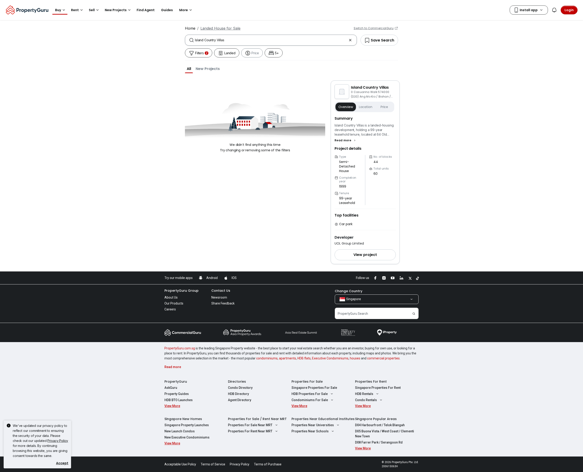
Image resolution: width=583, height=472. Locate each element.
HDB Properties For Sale (310, 394)
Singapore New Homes (183, 419)
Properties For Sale (307, 381)
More (183, 10)
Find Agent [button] (146, 10)
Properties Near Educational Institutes (323, 419)
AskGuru (170, 387)
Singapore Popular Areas (376, 419)
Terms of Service (213, 464)
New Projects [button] (116, 10)
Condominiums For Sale (310, 400)
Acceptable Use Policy (180, 464)
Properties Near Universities (313, 425)
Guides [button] (167, 10)
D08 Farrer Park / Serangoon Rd (379, 442)
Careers (170, 309)
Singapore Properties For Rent (378, 387)
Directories (237, 381)
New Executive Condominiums (187, 437)
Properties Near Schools (310, 431)
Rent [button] (75, 10)
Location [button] (365, 107)
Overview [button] (345, 107)
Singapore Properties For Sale (314, 387)
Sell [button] (92, 10)
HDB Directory (238, 394)
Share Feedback (223, 303)
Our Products (173, 303)
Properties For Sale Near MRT (250, 425)
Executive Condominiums (330, 358)
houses (355, 358)
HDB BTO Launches (178, 400)
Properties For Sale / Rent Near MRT (257, 419)
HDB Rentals (364, 394)
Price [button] (384, 107)
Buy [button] (58, 10)
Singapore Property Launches (186, 425)
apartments (287, 358)
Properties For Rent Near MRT (250, 431)
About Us (171, 297)
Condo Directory (240, 387)
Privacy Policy (57, 441)
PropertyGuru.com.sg (179, 348)
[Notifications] (554, 10)
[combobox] (271, 40)
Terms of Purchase (267, 464)
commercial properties (383, 358)
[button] (189, 68)
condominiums (267, 358)
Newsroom (219, 297)
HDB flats (304, 358)
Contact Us (220, 290)
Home (190, 28)
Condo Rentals (366, 400)
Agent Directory (239, 400)
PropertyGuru (175, 381)
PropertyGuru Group (181, 290)
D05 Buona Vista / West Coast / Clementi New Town (384, 433)
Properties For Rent (371, 381)
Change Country (348, 291)
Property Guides (176, 394)
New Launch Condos (179, 431)
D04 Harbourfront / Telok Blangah (380, 425)
